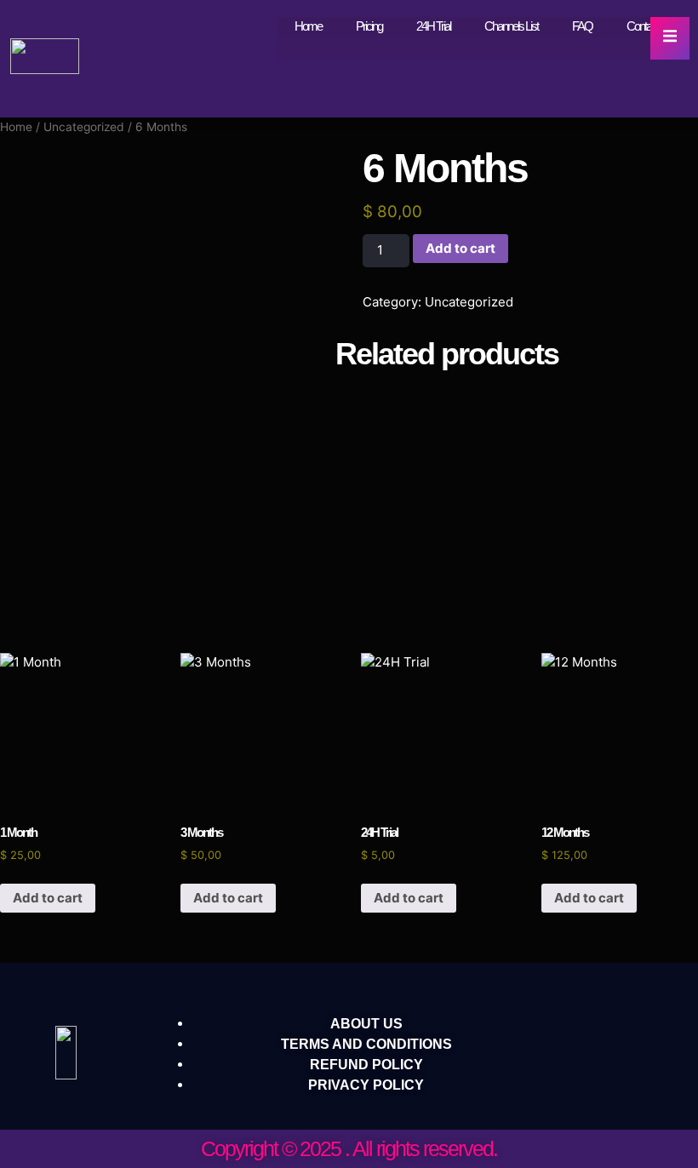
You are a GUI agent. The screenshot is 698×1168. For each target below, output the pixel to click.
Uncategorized (83, 127)
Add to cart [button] (48, 898)
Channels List (511, 26)
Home (308, 26)
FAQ (582, 26)
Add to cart (460, 248)
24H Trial (433, 26)
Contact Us (649, 26)
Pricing (369, 26)
